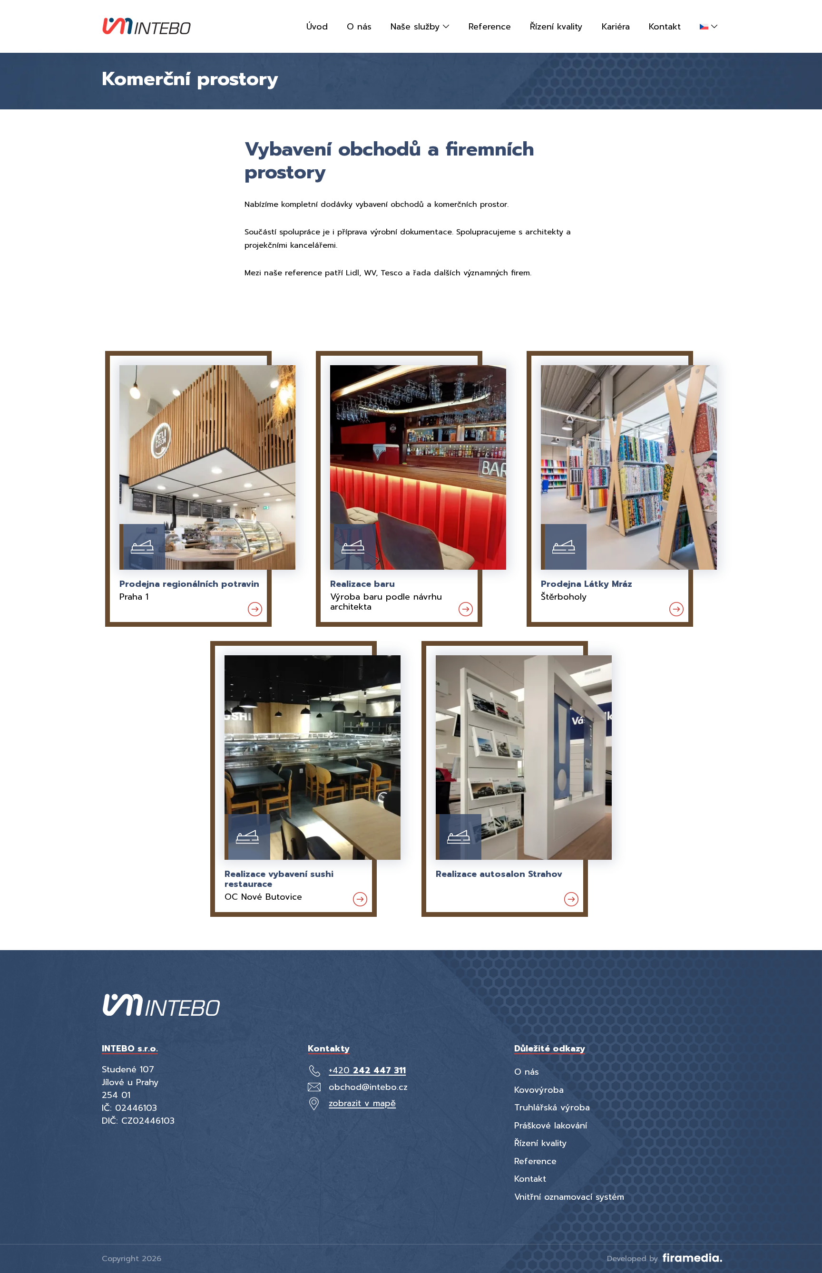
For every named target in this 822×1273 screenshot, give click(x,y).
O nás (526, 1072)
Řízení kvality (540, 1143)
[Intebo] (146, 26)
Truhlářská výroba (552, 1107)
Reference (535, 1161)
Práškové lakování (550, 1125)
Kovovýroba (539, 1090)
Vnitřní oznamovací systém (569, 1197)
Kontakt (530, 1179)
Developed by (634, 1258)
